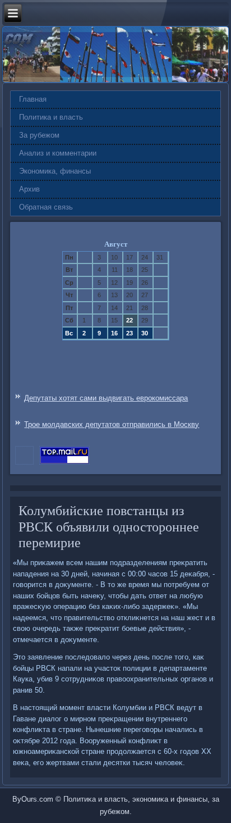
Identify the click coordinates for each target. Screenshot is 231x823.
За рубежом (39, 135)
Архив (29, 189)
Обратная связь (46, 207)
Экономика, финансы (55, 171)
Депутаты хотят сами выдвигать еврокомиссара (106, 398)
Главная (33, 99)
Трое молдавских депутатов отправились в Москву (111, 424)
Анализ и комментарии (57, 153)
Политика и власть (51, 117)
